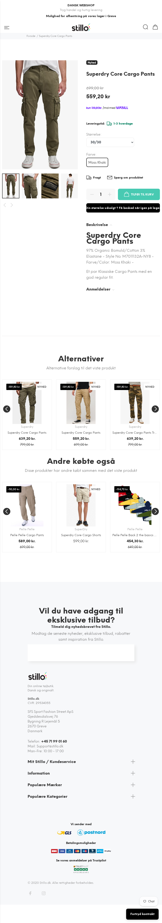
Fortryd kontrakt (142, 914)
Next (11, 205)
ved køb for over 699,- (81, 16)
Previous (4, 205)
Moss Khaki (97, 162)
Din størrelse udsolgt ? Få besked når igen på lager (123, 208)
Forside (31, 36)
